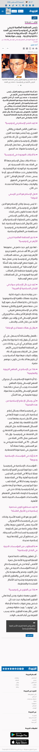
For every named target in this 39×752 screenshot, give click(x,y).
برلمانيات (16, 678)
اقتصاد (17, 680)
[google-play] (19, 733)
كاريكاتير (34, 706)
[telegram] (16, 5)
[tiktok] (13, 5)
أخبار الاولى (33, 682)
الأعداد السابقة (32, 717)
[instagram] (30, 5)
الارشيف (14, 11)
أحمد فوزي (29, 635)
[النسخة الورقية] (8, 11)
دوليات (17, 685)
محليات (34, 687)
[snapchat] (10, 5)
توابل (17, 682)
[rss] (33, 5)
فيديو (34, 680)
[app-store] (19, 741)
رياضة (17, 687)
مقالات (34, 685)
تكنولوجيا (34, 703)
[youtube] (26, 5)
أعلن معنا (34, 722)
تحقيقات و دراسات (31, 699)
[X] (20, 5)
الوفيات (34, 708)
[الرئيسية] (33, 11)
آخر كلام (34, 696)
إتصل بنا (34, 715)
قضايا (35, 701)
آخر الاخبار (34, 678)
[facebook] (23, 5)
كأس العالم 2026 (32, 694)
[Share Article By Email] (33, 48)
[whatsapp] (6, 5)
